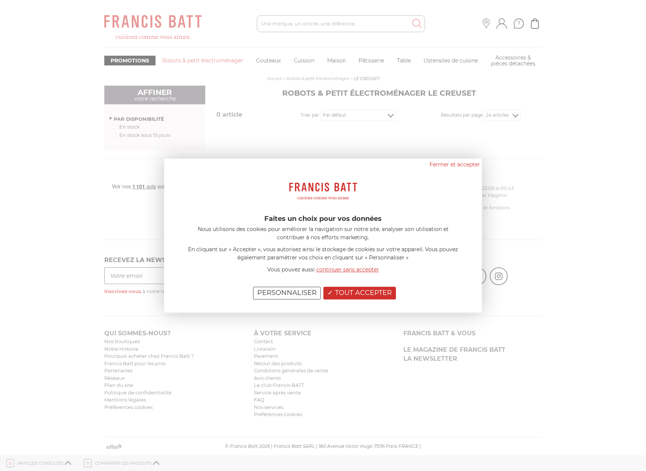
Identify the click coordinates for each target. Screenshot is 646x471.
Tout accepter (362, 293)
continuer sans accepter (347, 269)
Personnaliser (287, 293)
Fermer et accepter (455, 164)
